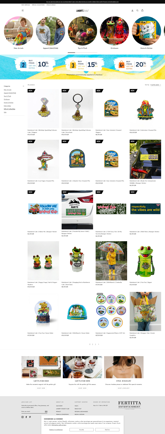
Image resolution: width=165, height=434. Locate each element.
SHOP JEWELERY (124, 388)
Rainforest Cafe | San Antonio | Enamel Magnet (108, 131)
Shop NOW (82, 388)
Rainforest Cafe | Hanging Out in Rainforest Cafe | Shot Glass (76, 283)
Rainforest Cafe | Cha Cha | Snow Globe (40, 333)
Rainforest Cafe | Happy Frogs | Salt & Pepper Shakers (42, 283)
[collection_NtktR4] (82, 31)
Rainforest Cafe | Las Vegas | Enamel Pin (41, 181)
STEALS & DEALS (51, 5)
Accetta (81, 430)
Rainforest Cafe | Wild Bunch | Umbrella (109, 282)
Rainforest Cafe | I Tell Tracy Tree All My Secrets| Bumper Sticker (109, 232)
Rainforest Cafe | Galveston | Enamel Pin (143, 130)
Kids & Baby (7, 106)
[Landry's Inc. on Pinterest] (30, 417)
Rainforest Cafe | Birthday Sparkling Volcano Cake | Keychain (76, 131)
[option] (82, 2)
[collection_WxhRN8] (146, 31)
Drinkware (7, 99)
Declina (107, 430)
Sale (5, 112)
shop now (41, 388)
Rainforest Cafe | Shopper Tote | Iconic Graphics (142, 334)
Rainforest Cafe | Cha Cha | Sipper (141, 282)
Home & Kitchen (8, 103)
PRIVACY (58, 411)
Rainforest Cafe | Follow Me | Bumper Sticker (42, 231)
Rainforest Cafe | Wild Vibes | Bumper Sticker (144, 231)
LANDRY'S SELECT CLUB (62, 409)
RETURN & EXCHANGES (81, 411)
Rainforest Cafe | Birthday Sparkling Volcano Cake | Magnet (42, 131)
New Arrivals (7, 90)
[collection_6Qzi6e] (18, 31)
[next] (98, 344)
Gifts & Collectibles (9, 109)
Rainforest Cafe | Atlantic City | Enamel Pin (76, 181)
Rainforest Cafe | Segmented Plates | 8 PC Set (110, 333)
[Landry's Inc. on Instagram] (22, 417)
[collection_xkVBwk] (50, 31)
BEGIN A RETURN (79, 414)
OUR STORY (59, 406)
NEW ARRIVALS (25, 5)
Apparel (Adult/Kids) (10, 93)
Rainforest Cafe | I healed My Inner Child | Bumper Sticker (75, 232)
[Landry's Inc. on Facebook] (26, 417)
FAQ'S (76, 406)
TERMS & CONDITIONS (62, 414)
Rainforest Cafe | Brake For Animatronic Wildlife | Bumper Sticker (143, 182)
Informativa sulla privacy (58, 425)
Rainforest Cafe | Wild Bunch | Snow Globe (75, 333)
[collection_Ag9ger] (114, 31)
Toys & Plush (7, 96)
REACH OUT (78, 409)
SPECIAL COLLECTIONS (38, 5)
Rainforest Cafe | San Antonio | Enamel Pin (110, 181)
